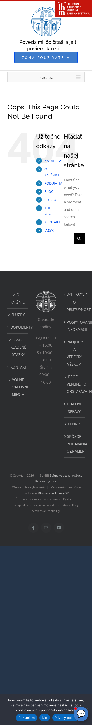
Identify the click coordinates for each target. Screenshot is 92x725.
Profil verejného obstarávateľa (74, 384)
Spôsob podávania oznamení (74, 444)
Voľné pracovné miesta (18, 387)
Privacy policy (65, 718)
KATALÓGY (53, 160)
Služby (18, 314)
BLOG (48, 191)
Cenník (74, 423)
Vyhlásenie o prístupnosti (74, 302)
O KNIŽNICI (18, 298)
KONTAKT (52, 222)
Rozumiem (26, 718)
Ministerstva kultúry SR (53, 493)
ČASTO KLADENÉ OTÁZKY (18, 347)
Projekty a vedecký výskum (74, 353)
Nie (44, 718)
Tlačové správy (74, 407)
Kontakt (18, 367)
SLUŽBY (50, 199)
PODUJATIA (53, 183)
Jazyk (49, 230)
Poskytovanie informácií (74, 326)
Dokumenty (18, 327)
